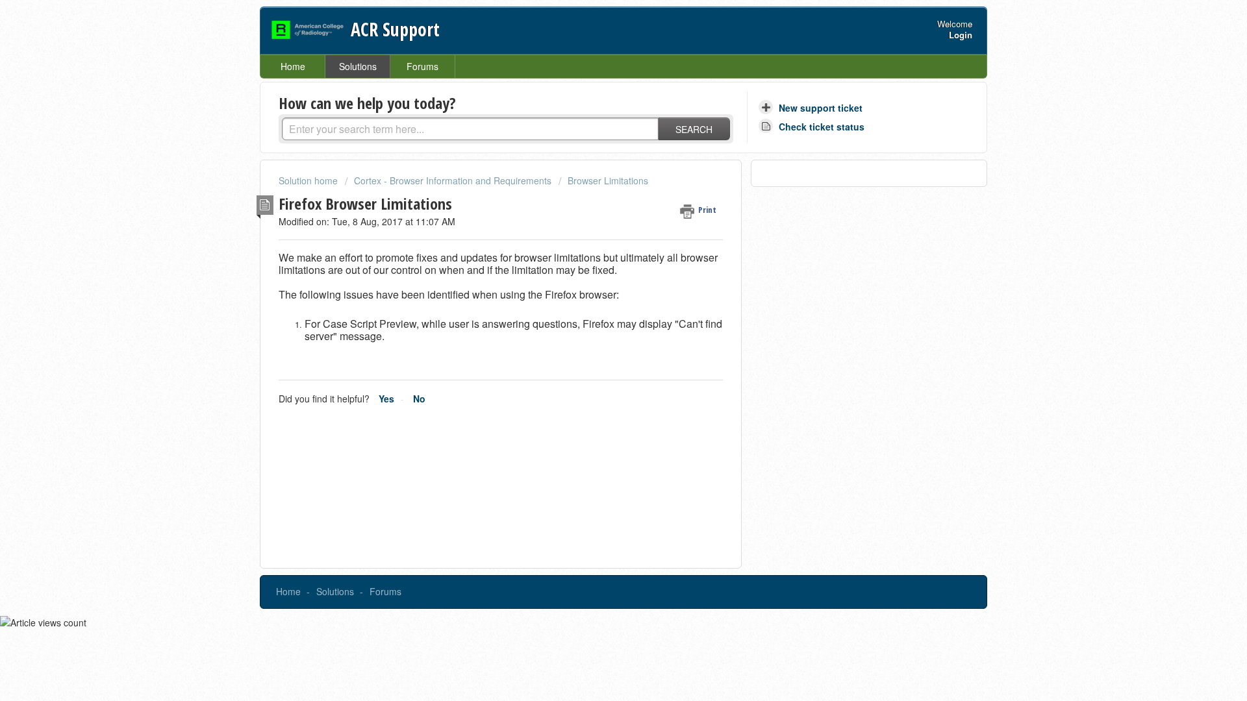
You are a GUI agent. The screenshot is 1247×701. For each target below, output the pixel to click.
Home (293, 66)
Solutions (358, 66)
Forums (422, 66)
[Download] (599, 179)
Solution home (309, 180)
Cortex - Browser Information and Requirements (452, 180)
